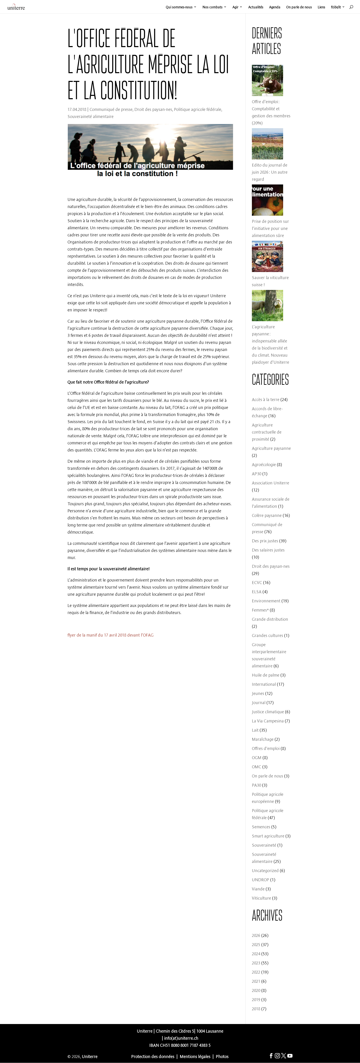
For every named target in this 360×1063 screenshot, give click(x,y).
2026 (256, 935)
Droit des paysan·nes (153, 109)
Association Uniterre (270, 482)
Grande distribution (270, 619)
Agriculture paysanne (271, 448)
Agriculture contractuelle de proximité (266, 431)
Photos (222, 1056)
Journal (258, 702)
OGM (256, 757)
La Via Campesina (268, 720)
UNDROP (260, 879)
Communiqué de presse (111, 109)
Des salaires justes (268, 549)
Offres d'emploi (266, 748)
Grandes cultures (267, 635)
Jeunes (258, 693)
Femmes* (260, 609)
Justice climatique (268, 711)
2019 (256, 999)
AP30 (256, 473)
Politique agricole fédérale (197, 109)
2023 (256, 962)
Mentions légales (195, 1056)
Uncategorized (265, 870)
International (264, 684)
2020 (256, 990)
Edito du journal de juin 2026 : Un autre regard (270, 172)
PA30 (256, 784)
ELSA (256, 591)
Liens (321, 7)
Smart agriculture (268, 835)
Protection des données (152, 1056)
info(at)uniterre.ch (181, 1037)
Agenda (274, 7)
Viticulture (261, 897)
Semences (261, 826)
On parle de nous (299, 7)
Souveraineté (264, 844)
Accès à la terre (265, 399)
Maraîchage (263, 739)
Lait (255, 729)
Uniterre (90, 1056)
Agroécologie (264, 464)
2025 (256, 944)
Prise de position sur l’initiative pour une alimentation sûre (270, 228)
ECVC (257, 582)
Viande (258, 888)
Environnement (266, 600)
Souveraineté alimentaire (91, 116)
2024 (256, 953)
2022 (256, 971)
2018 (256, 1008)
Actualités (255, 7)
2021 (256, 981)
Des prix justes (265, 540)
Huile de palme (265, 674)
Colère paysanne (267, 515)
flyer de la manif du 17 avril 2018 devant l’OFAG (111, 634)
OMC (256, 766)
